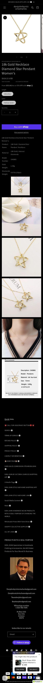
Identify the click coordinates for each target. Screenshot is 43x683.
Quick (7, 419)
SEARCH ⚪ (9, 430)
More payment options (21, 132)
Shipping (12, 81)
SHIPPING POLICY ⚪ (12, 446)
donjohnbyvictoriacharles (18, 681)
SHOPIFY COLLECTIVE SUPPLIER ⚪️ (17, 527)
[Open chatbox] (38, 678)
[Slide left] (16, 57)
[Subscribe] (32, 634)
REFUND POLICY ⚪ (12, 441)
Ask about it (33, 669)
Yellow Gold (9, 103)
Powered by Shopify (32, 681)
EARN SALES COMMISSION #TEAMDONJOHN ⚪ (20, 467)
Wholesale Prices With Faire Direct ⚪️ (18, 522)
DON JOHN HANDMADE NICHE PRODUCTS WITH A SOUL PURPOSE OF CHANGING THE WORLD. (20, 513)
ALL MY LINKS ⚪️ (11, 532)
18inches (7, 94)
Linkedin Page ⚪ (11, 482)
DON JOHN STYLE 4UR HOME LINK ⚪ (18, 495)
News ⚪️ (8, 506)
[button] (4, 7)
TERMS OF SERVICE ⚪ (13, 435)
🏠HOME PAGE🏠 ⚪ (12, 461)
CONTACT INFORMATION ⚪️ (15, 456)
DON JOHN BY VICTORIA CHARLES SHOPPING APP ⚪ (21, 475)
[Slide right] (26, 57)
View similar (20, 669)
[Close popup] (39, 654)
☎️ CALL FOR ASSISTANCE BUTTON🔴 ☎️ (19, 425)
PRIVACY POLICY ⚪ (12, 451)
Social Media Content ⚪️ (14, 500)
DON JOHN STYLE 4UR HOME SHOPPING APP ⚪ (21, 488)
